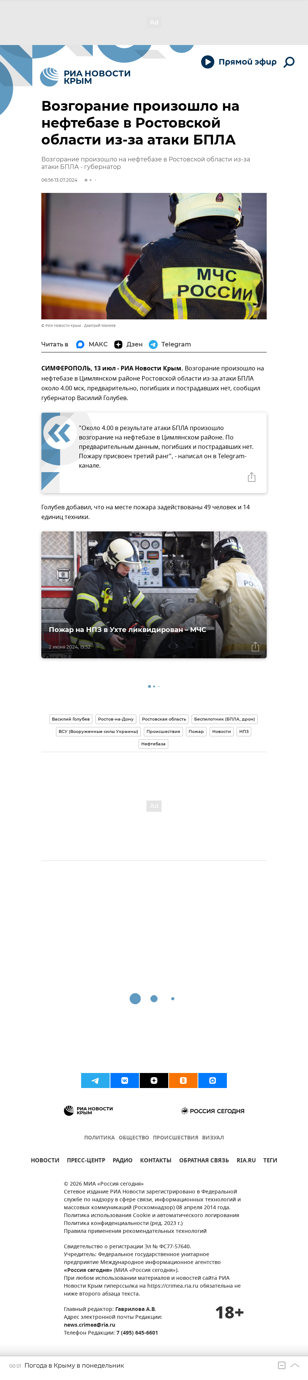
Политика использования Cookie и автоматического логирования (151, 1215)
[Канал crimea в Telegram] (95, 1080)
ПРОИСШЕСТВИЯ (175, 1138)
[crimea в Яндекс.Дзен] (154, 1080)
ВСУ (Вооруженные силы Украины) (98, 731)
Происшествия (163, 731)
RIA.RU (246, 1161)
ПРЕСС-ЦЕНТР (86, 1161)
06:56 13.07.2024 (59, 180)
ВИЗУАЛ (213, 1138)
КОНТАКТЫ (156, 1161)
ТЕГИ (270, 1161)
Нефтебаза (153, 743)
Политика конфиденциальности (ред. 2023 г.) (123, 1223)
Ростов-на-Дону (116, 719)
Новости (221, 731)
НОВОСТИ (45, 1161)
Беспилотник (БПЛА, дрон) (224, 719)
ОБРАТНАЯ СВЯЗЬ (204, 1161)
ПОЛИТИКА (99, 1138)
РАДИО (123, 1161)
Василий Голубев (71, 719)
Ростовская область (164, 719)
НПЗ (244, 731)
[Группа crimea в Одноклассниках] (183, 1080)
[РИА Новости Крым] (85, 77)
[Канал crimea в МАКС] (212, 1080)
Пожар (196, 731)
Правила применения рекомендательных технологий (135, 1231)
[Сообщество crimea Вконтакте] (124, 1080)
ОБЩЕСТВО (134, 1138)
